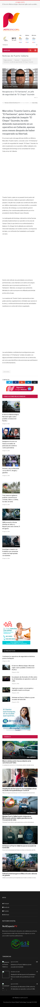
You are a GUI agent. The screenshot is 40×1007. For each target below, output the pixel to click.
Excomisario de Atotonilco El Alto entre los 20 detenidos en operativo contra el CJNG (24, 679)
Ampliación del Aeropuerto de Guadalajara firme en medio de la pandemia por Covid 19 (23, 977)
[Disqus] (20, 587)
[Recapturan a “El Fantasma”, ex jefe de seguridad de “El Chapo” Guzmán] (20, 78)
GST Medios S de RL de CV (20, 997)
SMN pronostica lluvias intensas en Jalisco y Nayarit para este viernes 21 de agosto (11, 525)
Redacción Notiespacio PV (12, 102)
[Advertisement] (20, 175)
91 (37, 971)
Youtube (6, 911)
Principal (6, 903)
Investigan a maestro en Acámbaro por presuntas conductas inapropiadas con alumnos (10, 552)
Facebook (6, 907)
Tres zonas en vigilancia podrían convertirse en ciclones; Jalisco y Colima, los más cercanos (10, 498)
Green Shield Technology (19, 1002)
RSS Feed (6, 914)
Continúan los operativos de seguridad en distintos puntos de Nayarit (18, 658)
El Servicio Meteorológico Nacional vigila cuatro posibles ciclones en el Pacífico (20, 4)
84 (37, 983)
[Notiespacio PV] (11, 21)
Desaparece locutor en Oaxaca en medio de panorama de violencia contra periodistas (9, 444)
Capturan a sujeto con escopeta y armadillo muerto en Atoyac (22, 689)
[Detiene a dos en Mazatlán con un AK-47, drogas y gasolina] (11, 460)
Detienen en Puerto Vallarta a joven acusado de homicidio (23, 699)
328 (37, 961)
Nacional (35, 102)
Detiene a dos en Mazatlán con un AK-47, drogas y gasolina (10, 470)
